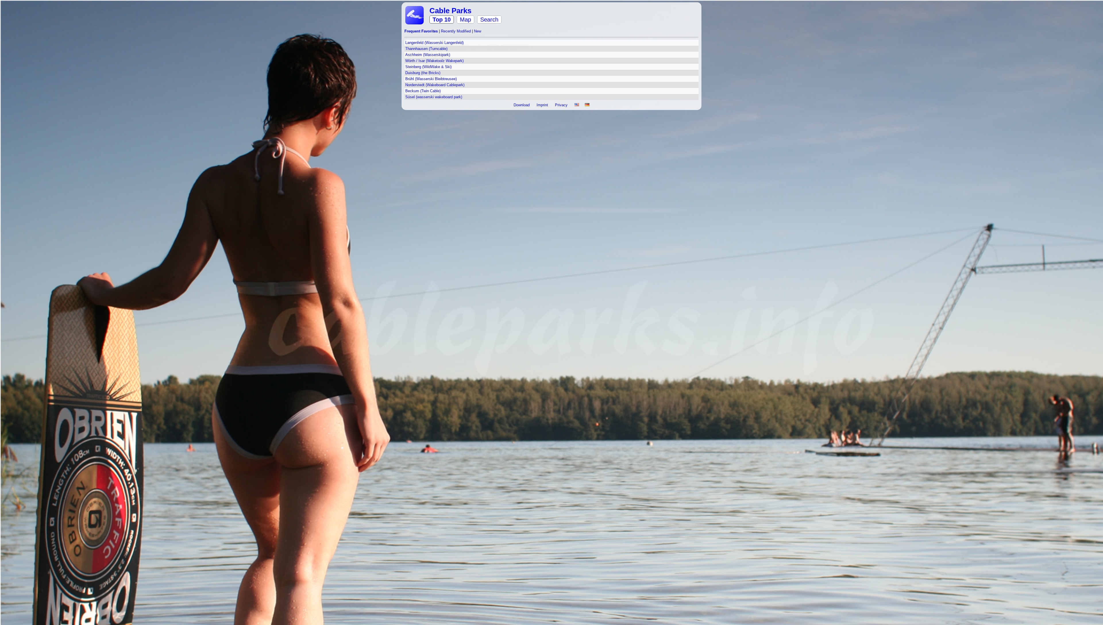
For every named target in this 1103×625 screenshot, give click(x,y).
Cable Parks (450, 10)
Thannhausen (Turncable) (426, 49)
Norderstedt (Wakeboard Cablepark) (434, 85)
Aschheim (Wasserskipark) (427, 55)
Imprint (543, 105)
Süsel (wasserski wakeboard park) (433, 97)
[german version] (587, 105)
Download (522, 105)
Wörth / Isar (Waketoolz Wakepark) (434, 61)
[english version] (576, 105)
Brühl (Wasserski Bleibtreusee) (431, 79)
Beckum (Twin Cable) (423, 91)
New (477, 31)
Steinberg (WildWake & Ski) (428, 67)
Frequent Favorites (421, 31)
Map (465, 19)
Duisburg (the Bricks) (422, 73)
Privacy (562, 105)
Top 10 (442, 19)
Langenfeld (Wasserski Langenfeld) (434, 42)
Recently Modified (456, 31)
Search (489, 19)
